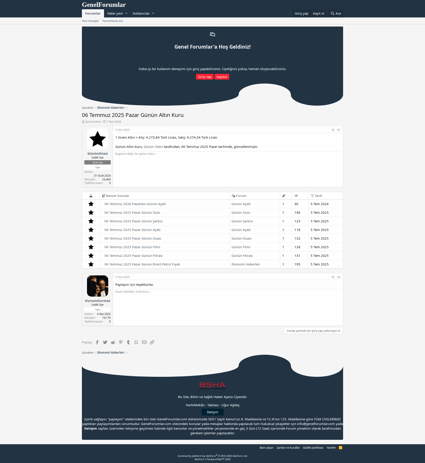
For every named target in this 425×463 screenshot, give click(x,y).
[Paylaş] (333, 130)
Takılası (212, 405)
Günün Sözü (241, 212)
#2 (339, 277)
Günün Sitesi (153, 146)
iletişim (90, 428)
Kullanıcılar (141, 13)
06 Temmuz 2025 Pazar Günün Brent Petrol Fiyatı (142, 264)
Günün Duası (241, 238)
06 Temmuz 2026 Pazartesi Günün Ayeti (135, 204)
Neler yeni (115, 13)
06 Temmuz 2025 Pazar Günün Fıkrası (133, 255)
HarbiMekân (195, 405)
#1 (339, 130)
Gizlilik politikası (313, 448)
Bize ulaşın (266, 448)
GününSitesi (93, 122)
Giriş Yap (204, 76)
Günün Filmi (241, 247)
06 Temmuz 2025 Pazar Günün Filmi (132, 247)
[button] (126, 13)
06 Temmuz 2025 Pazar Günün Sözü (132, 212)
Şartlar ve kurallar (288, 448)
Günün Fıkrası (242, 255)
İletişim (212, 412)
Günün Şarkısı (242, 221)
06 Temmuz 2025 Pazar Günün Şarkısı (133, 221)
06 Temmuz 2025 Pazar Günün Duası (132, 238)
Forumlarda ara (112, 21)
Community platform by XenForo (213, 455)
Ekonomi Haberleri (246, 264)
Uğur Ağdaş (230, 405)
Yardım (331, 448)
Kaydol (222, 76)
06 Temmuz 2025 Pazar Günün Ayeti (132, 229)
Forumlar (93, 13)
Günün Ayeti (241, 204)
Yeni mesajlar (90, 21)
